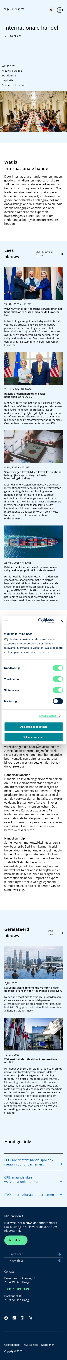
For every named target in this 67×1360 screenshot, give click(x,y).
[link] (33, 308)
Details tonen (47, 715)
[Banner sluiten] (61, 620)
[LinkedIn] (14, 1318)
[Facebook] (6, 1318)
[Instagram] (22, 1318)
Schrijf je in (16, 1240)
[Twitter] (30, 1318)
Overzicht (15, 36)
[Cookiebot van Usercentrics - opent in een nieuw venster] (40, 620)
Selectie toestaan (33, 737)
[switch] (58, 679)
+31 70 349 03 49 (18, 1289)
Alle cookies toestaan (33, 726)
